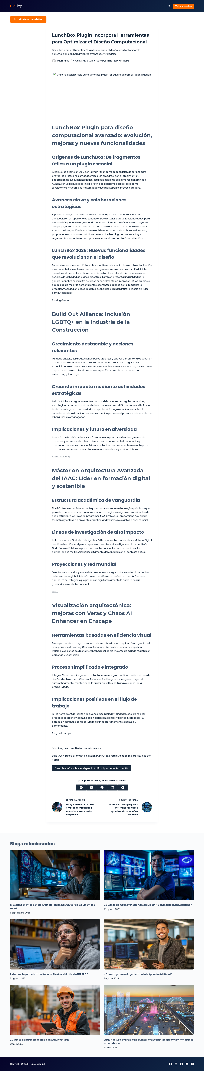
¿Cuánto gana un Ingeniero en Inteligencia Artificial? (138, 974)
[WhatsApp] (123, 787)
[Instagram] (181, 1064)
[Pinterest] (102, 787)
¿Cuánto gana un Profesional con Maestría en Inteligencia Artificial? (148, 905)
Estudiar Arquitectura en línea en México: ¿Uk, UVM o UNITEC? (49, 974)
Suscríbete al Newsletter (28, 19)
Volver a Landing (183, 6)
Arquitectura (96, 61)
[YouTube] (192, 1064)
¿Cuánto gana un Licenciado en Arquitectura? (39, 1039)
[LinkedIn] (112, 787)
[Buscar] (169, 6)
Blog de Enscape (61, 733)
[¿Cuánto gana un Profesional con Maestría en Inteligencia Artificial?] (149, 875)
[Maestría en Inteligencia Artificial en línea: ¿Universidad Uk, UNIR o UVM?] (55, 875)
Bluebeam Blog (61, 456)
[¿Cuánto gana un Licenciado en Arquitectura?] (55, 1010)
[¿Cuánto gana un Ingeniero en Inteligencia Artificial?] (149, 944)
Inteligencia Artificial (117, 61)
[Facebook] (81, 787)
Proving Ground (61, 300)
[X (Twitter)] (91, 787)
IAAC (55, 591)
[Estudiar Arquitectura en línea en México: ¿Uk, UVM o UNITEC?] (55, 944)
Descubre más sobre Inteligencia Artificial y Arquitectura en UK (91, 768)
